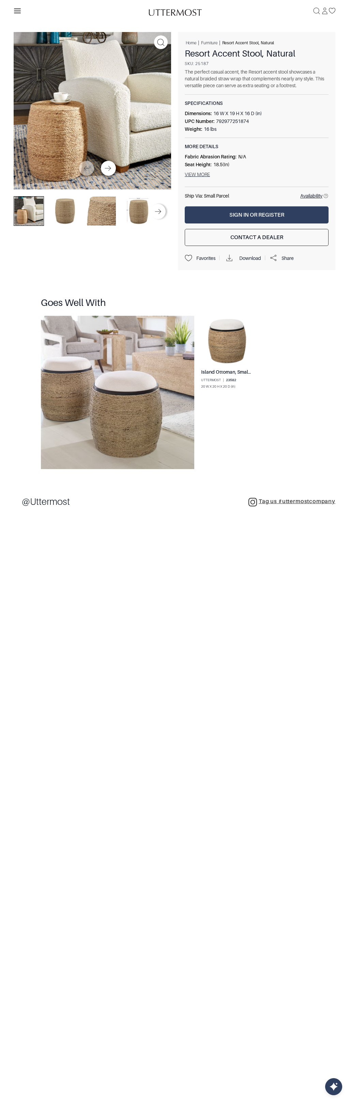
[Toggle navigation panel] (17, 11)
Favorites (205, 258)
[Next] (108, 168)
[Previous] (86, 168)
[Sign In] (325, 11)
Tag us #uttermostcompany (297, 501)
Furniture (209, 42)
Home (191, 42)
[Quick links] (333, 1086)
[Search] (317, 11)
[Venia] (174, 11)
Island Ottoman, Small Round (233, 372)
